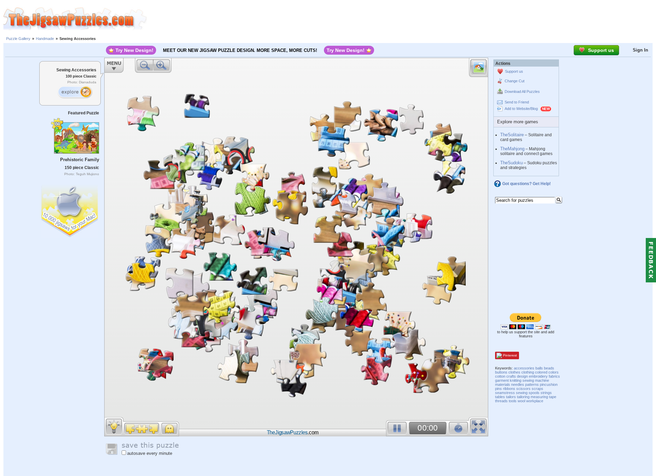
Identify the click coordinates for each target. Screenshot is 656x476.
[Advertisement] (401, 18)
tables (500, 397)
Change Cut (514, 81)
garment (502, 380)
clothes (514, 372)
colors (553, 372)
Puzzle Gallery (18, 39)
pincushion (549, 384)
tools (513, 401)
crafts (511, 376)
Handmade (45, 39)
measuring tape (543, 397)
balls (539, 368)
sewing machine (535, 380)
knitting (515, 380)
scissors (523, 389)
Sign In (640, 50)
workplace (534, 401)
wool (521, 401)
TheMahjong (512, 148)
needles (517, 384)
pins (498, 389)
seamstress (505, 393)
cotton (500, 376)
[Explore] (75, 92)
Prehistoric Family (79, 159)
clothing (527, 372)
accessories (524, 368)
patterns (532, 384)
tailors (511, 397)
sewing (522, 393)
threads (501, 401)
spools (534, 393)
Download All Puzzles (522, 91)
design (522, 376)
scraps (537, 389)
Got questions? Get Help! (526, 183)
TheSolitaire (512, 134)
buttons (501, 372)
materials (502, 384)
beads (549, 368)
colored (541, 372)
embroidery (538, 376)
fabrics (554, 376)
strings (546, 393)
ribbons (509, 389)
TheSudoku (511, 162)
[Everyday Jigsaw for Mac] (70, 209)
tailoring (523, 397)
